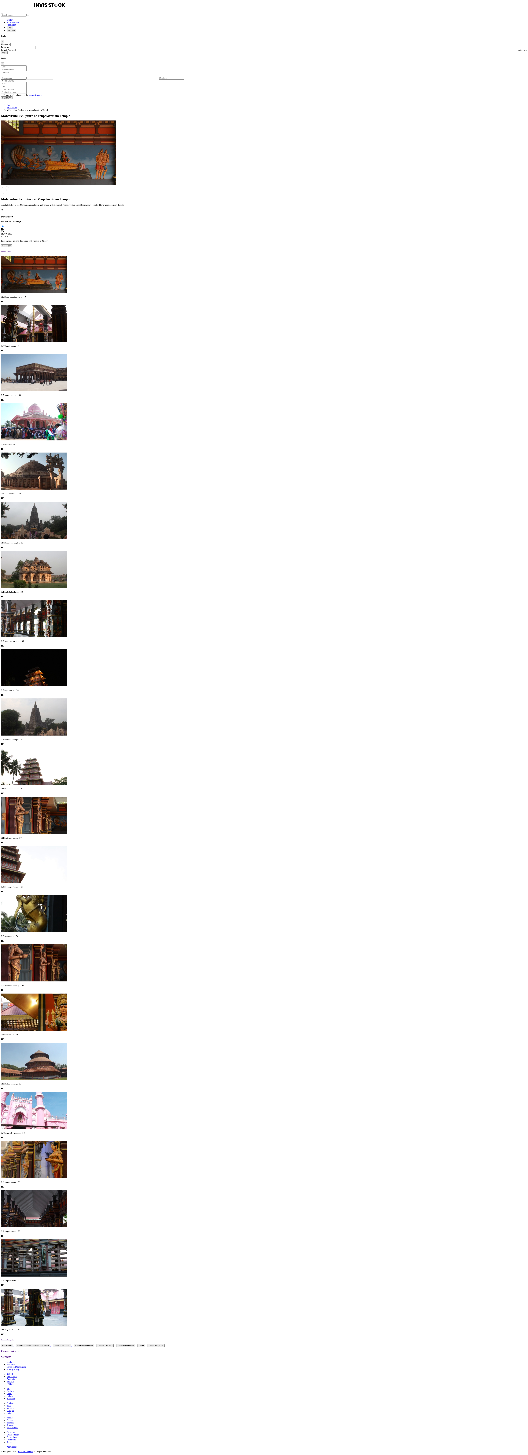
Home (9, 105)
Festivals (10, 1403)
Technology (12, 1437)
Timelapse (11, 1432)
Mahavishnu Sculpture (84, 1346)
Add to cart (6, 246)
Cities (9, 1393)
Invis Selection (13, 22)
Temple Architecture (62, 1346)
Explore (10, 20)
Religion (10, 1422)
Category (6, 1356)
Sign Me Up (7, 98)
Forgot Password (8, 50)
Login (10, 28)
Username (5, 44)
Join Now (11, 30)
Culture (10, 1396)
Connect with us (10, 1351)
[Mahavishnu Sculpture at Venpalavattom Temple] (264, 157)
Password (5, 47)
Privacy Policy (13, 1369)
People (10, 1418)
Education (11, 1398)
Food (9, 1405)
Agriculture (11, 1379)
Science (10, 1425)
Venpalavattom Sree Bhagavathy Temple (33, 1346)
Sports (9, 1442)
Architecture (12, 107)
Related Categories (7, 1340)
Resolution (11, 25)
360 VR (10, 1374)
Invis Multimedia (25, 1451)
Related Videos (6, 251)
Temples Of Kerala (105, 1346)
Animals (10, 1381)
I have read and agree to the (23, 95)
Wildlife (10, 1384)
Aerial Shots (12, 1376)
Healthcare (11, 1440)
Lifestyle (10, 1410)
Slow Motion (12, 1427)
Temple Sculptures (156, 1346)
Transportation (13, 1435)
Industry (10, 1408)
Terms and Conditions (16, 1367)
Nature (10, 1413)
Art (8, 1388)
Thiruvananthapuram (125, 1346)
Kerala (141, 1346)
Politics (10, 1420)
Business (10, 1391)
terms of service (35, 95)
